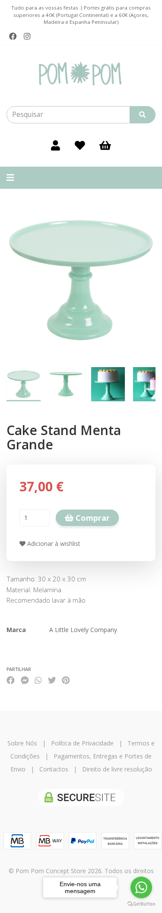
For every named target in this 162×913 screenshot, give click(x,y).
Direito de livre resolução (117, 769)
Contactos (53, 769)
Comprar (91, 518)
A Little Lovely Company (83, 630)
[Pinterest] (66, 680)
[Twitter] (52, 680)
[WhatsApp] (38, 680)
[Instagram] (27, 36)
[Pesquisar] (143, 114)
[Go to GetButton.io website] (141, 904)
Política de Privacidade (82, 743)
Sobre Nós (22, 743)
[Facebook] (12, 36)
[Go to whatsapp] (141, 887)
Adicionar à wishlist (52, 543)
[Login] (55, 145)
